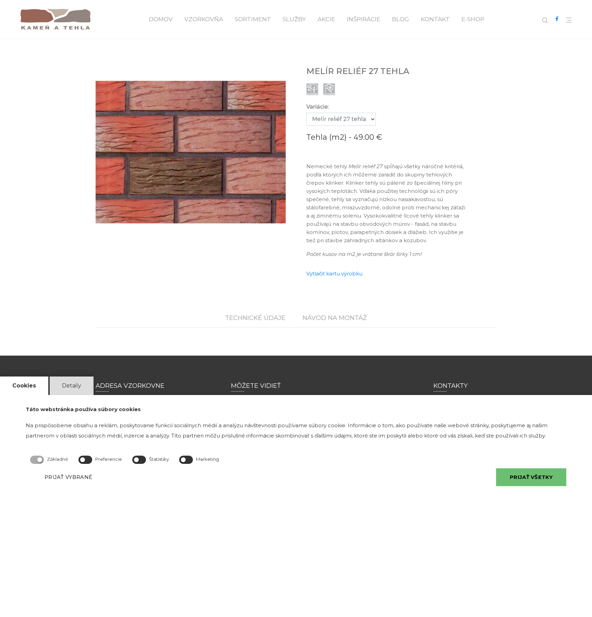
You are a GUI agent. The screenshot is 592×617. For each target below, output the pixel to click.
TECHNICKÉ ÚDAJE (255, 318)
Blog (400, 19)
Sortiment (253, 19)
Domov (161, 19)
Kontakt (435, 19)
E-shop (472, 19)
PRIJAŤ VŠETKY (531, 477)
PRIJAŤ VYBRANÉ (68, 477)
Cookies (24, 385)
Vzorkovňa (203, 19)
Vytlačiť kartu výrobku (334, 273)
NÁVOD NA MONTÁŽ (335, 318)
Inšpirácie (363, 19)
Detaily (71, 385)
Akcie (326, 19)
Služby (294, 19)
